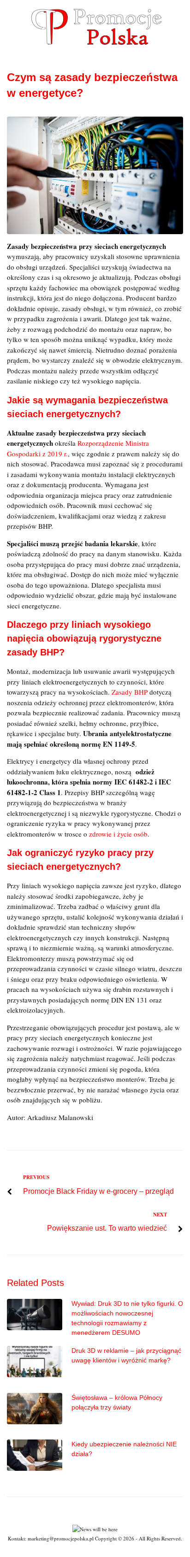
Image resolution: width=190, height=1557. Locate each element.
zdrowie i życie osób (118, 833)
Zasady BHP (130, 691)
